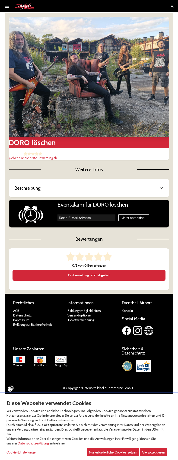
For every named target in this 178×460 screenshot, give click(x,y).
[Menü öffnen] (7, 6)
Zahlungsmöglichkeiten (84, 311)
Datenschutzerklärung (33, 443)
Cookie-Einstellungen (22, 452)
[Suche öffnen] (172, 6)
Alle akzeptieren (153, 452)
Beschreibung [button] (27, 188)
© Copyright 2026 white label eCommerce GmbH (98, 388)
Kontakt (127, 311)
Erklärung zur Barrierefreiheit (32, 325)
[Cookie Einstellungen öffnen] (10, 388)
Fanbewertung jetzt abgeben (89, 275)
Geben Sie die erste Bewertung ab (33, 158)
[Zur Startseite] (24, 6)
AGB (16, 311)
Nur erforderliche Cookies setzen (113, 452)
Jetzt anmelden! (134, 217)
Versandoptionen (79, 315)
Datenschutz (22, 315)
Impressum (21, 320)
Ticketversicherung (80, 320)
